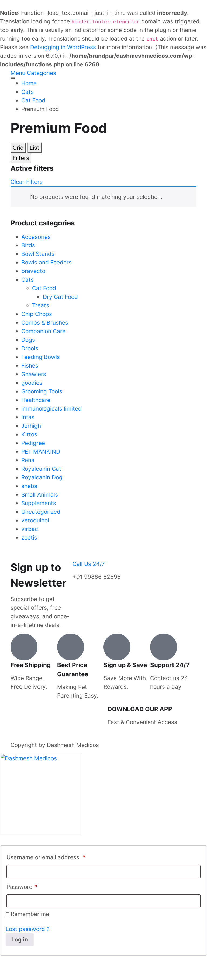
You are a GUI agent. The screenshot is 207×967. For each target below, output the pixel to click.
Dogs (28, 339)
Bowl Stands (37, 253)
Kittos (29, 434)
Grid (18, 147)
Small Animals (39, 494)
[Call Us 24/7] (79, 553)
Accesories (36, 236)
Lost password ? (28, 929)
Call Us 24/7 (89, 563)
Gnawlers (33, 374)
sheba (29, 486)
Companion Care (43, 331)
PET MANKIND (40, 451)
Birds (28, 245)
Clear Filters (27, 181)
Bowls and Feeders (46, 262)
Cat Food (44, 288)
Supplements (38, 503)
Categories (41, 73)
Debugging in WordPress (63, 47)
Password (21, 886)
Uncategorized (40, 511)
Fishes (29, 365)
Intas (27, 417)
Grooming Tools (41, 391)
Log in (19, 939)
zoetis (29, 537)
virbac (29, 529)
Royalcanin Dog (42, 477)
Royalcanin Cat (41, 468)
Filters (21, 157)
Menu (18, 73)
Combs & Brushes (44, 322)
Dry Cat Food (60, 296)
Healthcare (35, 400)
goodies (31, 382)
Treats (40, 305)
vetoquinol (35, 520)
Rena (27, 460)
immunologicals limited (51, 408)
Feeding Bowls (40, 357)
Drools (29, 348)
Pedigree (33, 443)
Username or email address (46, 857)
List (34, 147)
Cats (27, 279)
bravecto (33, 271)
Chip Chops (36, 314)
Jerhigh (31, 425)
